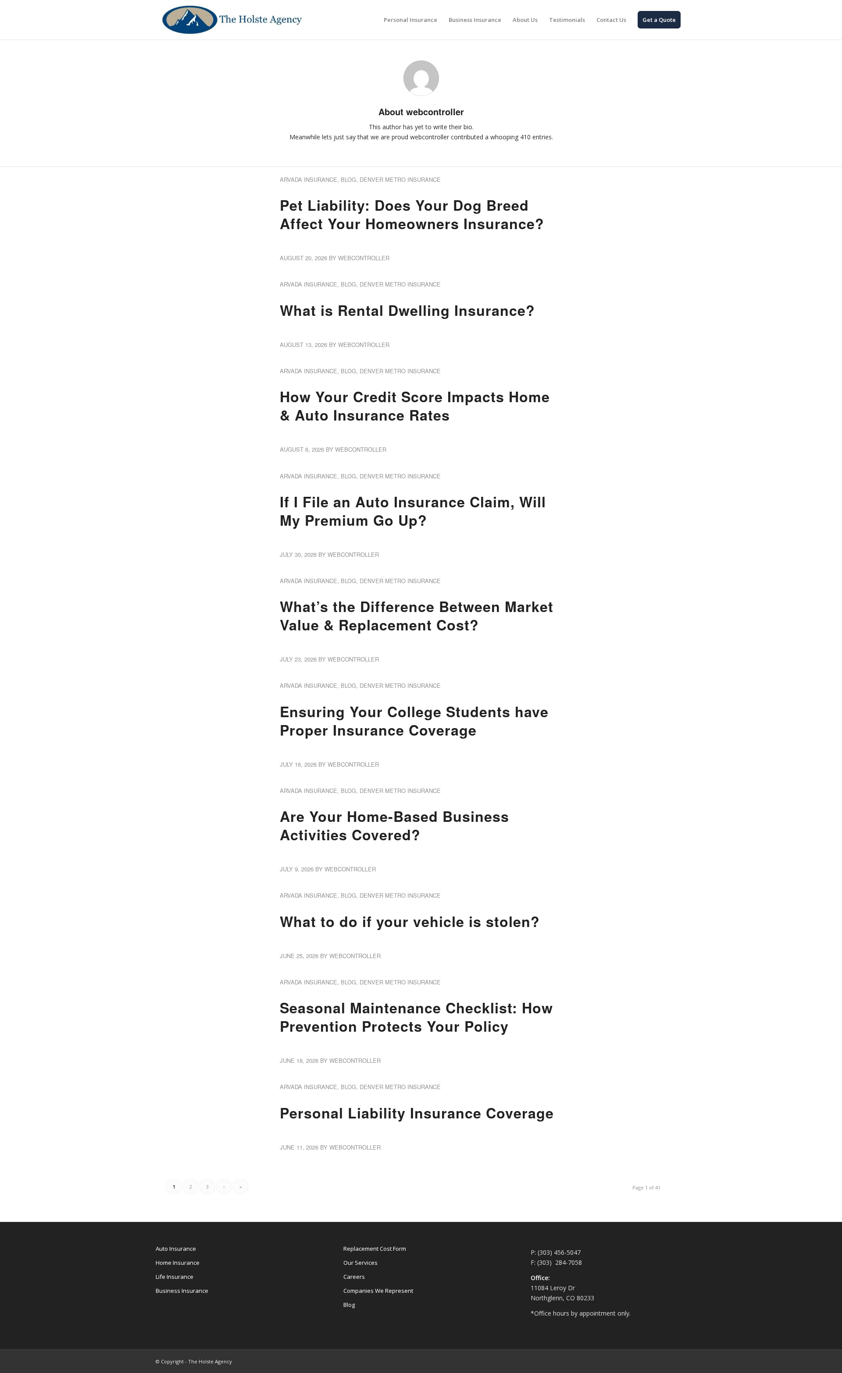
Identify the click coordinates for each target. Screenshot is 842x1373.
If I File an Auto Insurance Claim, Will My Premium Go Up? (413, 511)
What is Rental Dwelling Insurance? (407, 310)
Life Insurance (174, 1277)
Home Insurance (178, 1263)
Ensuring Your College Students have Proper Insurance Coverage (414, 720)
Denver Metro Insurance (400, 179)
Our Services (360, 1263)
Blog (348, 179)
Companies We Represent (378, 1291)
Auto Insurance (176, 1249)
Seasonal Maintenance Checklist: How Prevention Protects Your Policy (416, 1017)
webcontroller (363, 258)
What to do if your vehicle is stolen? (410, 921)
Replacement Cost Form (374, 1249)
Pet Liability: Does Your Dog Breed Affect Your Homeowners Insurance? (412, 214)
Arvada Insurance (308, 179)
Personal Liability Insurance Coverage (417, 1113)
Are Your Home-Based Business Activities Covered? (394, 825)
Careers (354, 1277)
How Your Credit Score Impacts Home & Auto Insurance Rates (415, 405)
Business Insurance (182, 1291)
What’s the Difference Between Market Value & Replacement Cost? (416, 615)
